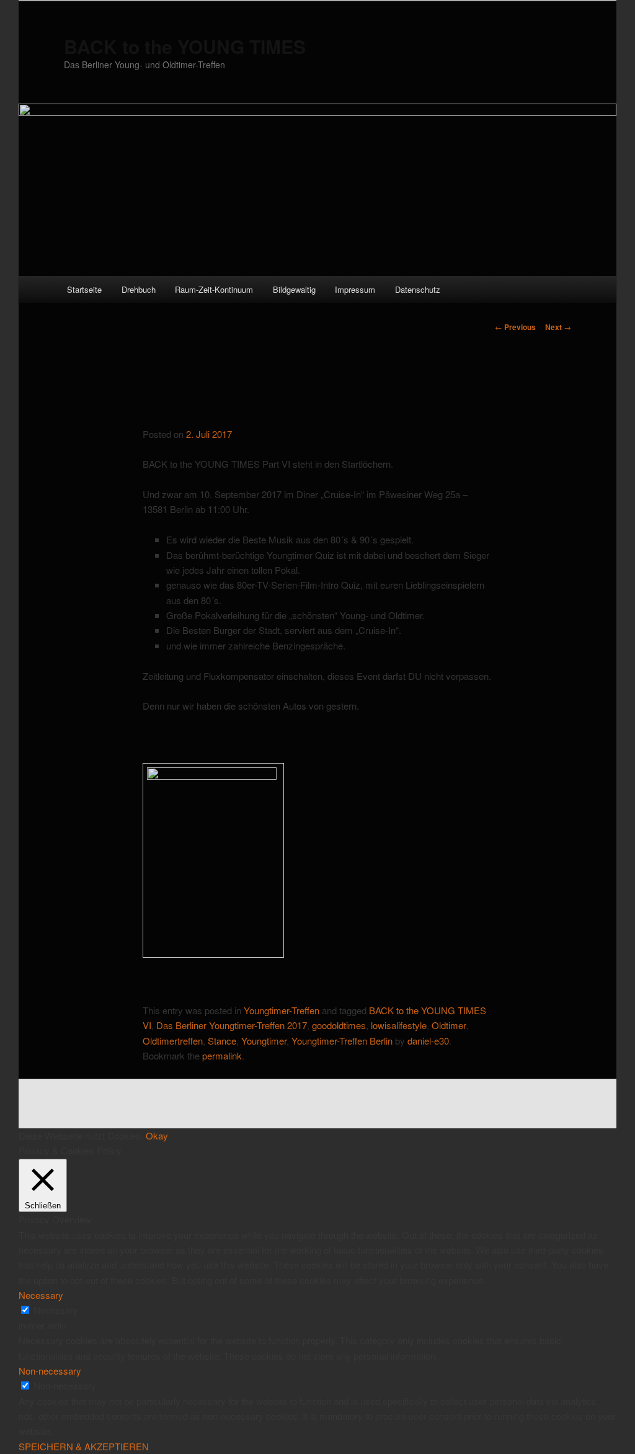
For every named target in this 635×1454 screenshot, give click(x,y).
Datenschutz (417, 289)
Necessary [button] (41, 1294)
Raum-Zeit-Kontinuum (214, 289)
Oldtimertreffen (173, 1040)
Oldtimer (449, 1025)
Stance (222, 1040)
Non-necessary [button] (50, 1370)
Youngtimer (263, 1040)
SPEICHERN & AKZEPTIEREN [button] (84, 1446)
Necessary (55, 1309)
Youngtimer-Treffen (281, 1010)
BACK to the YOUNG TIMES (185, 46)
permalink (222, 1055)
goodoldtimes (339, 1025)
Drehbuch (139, 289)
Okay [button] (157, 1135)
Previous (515, 326)
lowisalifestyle (399, 1025)
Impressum (355, 289)
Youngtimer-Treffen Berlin (342, 1040)
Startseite (84, 289)
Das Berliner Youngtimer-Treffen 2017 (231, 1025)
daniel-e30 (428, 1040)
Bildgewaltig (294, 289)
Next (558, 326)
